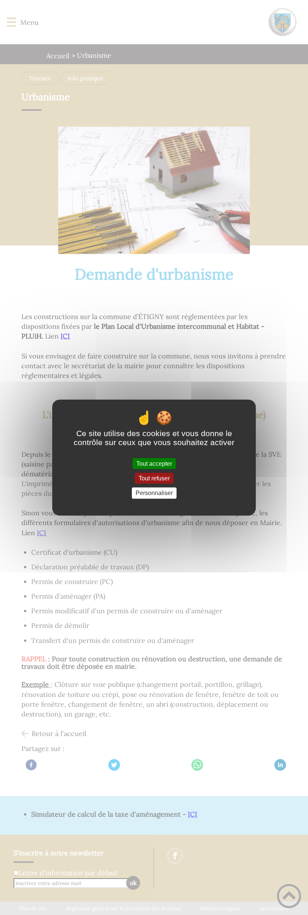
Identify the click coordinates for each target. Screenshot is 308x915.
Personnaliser (154, 493)
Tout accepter (154, 464)
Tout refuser (154, 478)
